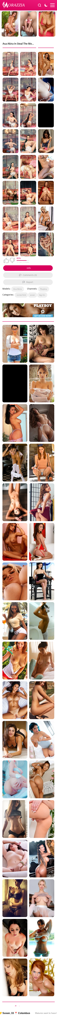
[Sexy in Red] (41, 542)
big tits (42, 295)
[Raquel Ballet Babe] (41, 898)
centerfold (21, 295)
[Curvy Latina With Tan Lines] (14, 700)
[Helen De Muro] (41, 859)
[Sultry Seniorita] (14, 462)
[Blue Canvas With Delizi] (46, 90)
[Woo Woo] (14, 502)
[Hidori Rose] (14, 779)
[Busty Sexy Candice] (46, 167)
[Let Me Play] (41, 581)
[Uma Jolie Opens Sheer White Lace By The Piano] (41, 779)
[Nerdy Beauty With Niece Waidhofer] (14, 819)
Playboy (43, 289)
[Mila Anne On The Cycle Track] (41, 700)
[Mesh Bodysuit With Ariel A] (41, 383)
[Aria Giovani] (14, 423)
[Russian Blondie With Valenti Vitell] (14, 621)
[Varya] (41, 344)
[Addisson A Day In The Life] (41, 621)
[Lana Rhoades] (41, 660)
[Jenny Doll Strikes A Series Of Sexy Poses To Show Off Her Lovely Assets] (41, 819)
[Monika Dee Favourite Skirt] (41, 502)
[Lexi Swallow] (14, 977)
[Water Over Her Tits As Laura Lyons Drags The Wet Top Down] (46, 64)
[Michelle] (14, 938)
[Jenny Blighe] (41, 977)
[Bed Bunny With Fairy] (41, 740)
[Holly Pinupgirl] (14, 660)
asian (32, 295)
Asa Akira (17, 289)
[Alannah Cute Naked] (14, 344)
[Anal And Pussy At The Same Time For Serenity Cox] (46, 244)
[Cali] (14, 542)
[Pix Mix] (14, 898)
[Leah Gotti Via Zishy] (14, 740)
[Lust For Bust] (46, 193)
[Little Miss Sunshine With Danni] (41, 462)
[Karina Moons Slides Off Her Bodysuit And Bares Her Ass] (41, 423)
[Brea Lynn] (14, 581)
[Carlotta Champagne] (14, 859)
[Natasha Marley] (46, 218)
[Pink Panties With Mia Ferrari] (46, 141)
